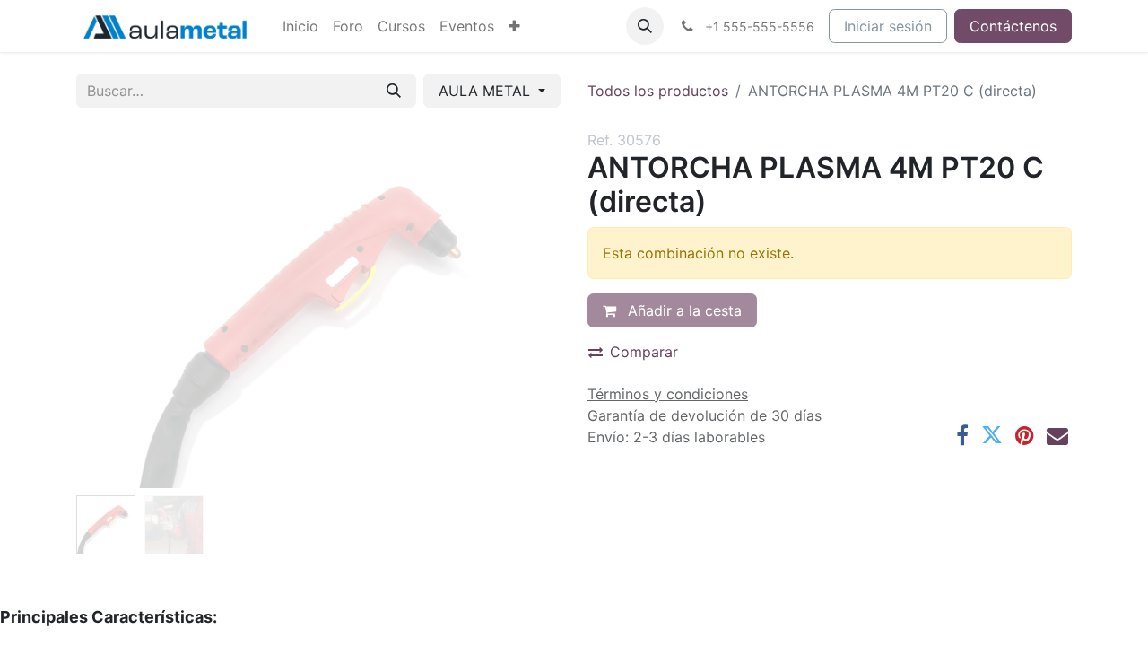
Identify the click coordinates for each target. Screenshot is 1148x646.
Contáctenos (1013, 26)
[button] (645, 26)
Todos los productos (657, 91)
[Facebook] (962, 435)
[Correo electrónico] (1057, 435)
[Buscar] (393, 91)
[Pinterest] (1024, 435)
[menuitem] (300, 26)
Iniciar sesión (888, 26)
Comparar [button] (644, 352)
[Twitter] (992, 435)
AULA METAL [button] (487, 91)
